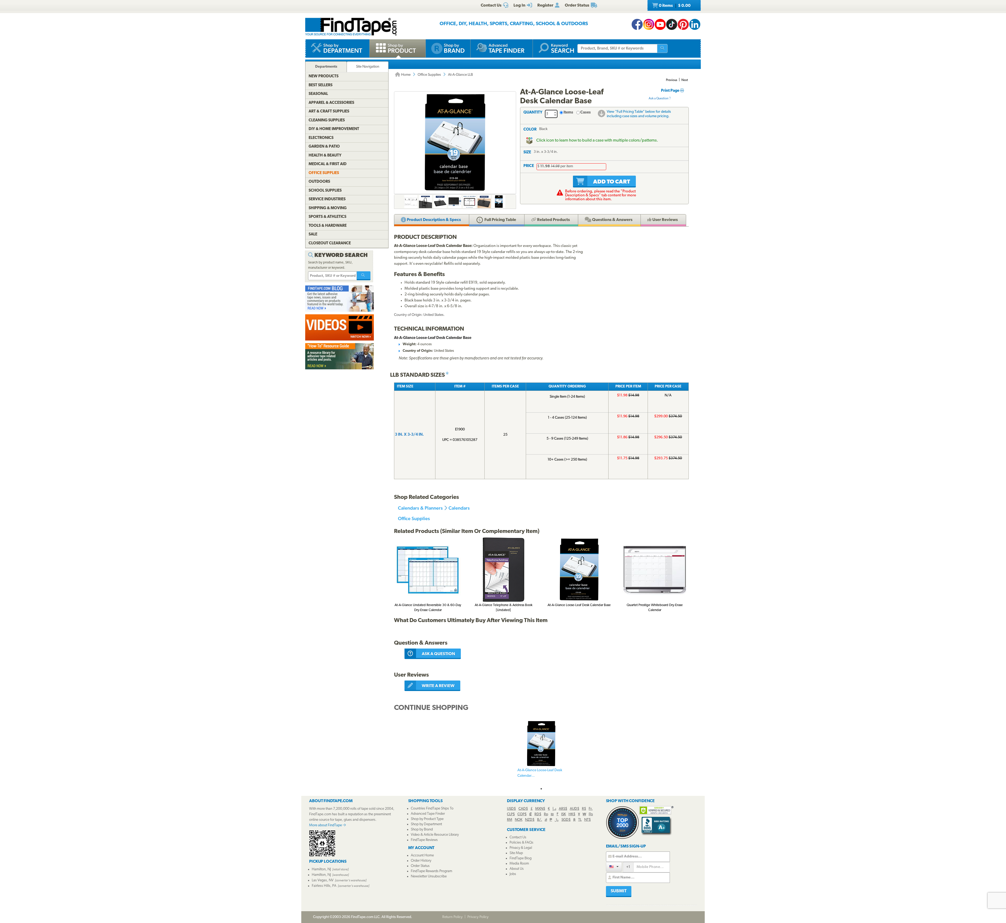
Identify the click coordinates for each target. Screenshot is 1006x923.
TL (580, 820)
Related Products (553, 220)
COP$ (522, 814)
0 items (674, 6)
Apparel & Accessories (331, 103)
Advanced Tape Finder (428, 814)
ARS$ (563, 809)
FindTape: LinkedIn (694, 24)
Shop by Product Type (427, 819)
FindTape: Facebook (637, 24)
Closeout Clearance (330, 243)
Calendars (459, 508)
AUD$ (574, 809)
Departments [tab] (326, 67)
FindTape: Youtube (660, 24)
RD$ (537, 814)
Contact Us (518, 837)
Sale (313, 234)
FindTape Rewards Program (431, 871)
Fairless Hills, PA (324, 886)
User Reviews (665, 220)
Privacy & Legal (521, 848)
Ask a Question (659, 98)
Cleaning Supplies (327, 120)
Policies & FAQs (521, 843)
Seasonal (318, 94)
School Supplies (325, 191)
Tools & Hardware (328, 226)
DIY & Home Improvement (334, 129)
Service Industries (327, 199)
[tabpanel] (541, 752)
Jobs (513, 874)
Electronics (321, 138)
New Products (323, 76)
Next (684, 80)
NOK (518, 820)
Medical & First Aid (328, 164)
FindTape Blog (521, 858)
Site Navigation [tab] (367, 67)
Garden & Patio (324, 147)
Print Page (670, 91)
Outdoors (319, 182)
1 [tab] (541, 788)
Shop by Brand (422, 830)
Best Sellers (320, 85)
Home (405, 75)
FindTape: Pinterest (683, 24)
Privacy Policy (478, 917)
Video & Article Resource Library (435, 835)
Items (568, 113)
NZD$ (529, 820)
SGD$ (566, 820)
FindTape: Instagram (648, 24)
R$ (584, 809)
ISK (563, 814)
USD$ (511, 809)
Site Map (516, 853)
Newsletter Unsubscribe (429, 876)
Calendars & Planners (420, 508)
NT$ (587, 820)
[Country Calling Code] (614, 867)
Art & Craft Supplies (329, 112)
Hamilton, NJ (321, 869)
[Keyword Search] (363, 275)
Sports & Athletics (327, 217)
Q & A (611, 220)
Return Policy (452, 917)
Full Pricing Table (500, 220)
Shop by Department (426, 824)
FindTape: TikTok (671, 24)
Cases (585, 113)
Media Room (519, 864)
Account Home (422, 855)
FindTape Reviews (424, 840)
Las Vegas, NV (322, 880)
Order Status (420, 866)
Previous (671, 80)
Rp (546, 814)
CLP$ (511, 814)
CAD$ (523, 809)
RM (509, 820)
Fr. (591, 809)
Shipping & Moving (328, 208)
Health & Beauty (325, 156)
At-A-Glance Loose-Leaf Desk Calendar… (539, 773)
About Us (517, 869)
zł (546, 820)
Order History (421, 861)
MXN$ (540, 809)
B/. (539, 820)
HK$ (571, 814)
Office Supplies (429, 75)
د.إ (554, 809)
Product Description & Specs (433, 220)
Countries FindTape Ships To (432, 809)
